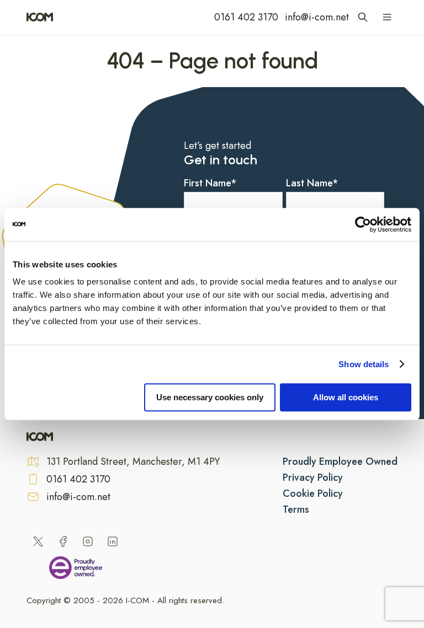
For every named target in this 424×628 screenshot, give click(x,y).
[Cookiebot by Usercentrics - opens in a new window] (363, 224)
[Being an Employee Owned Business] (75, 569)
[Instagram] (87, 541)
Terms (296, 509)
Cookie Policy (313, 493)
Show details (363, 364)
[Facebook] (63, 541)
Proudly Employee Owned (340, 461)
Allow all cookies (345, 397)
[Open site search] (362, 17)
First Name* (210, 183)
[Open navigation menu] (387, 17)
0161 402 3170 (246, 17)
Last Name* (312, 183)
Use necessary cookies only (209, 397)
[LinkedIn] (112, 541)
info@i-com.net (317, 17)
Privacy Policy (313, 477)
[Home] (39, 17)
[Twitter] (38, 541)
